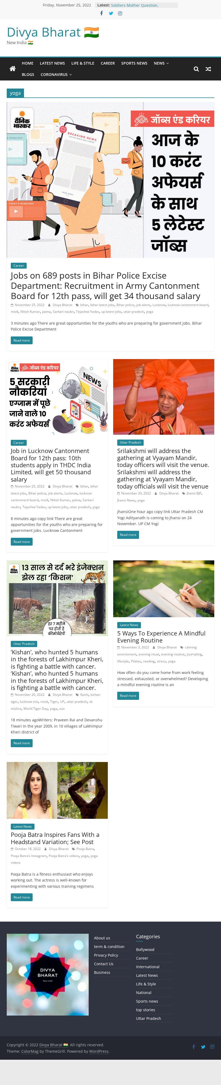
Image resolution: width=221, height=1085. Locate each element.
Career (108, 63)
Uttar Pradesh (130, 442)
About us (102, 937)
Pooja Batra (85, 849)
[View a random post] (208, 69)
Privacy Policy (106, 955)
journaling (194, 654)
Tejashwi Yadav (87, 311)
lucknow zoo (29, 701)
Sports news (134, 63)
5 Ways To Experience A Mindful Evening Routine (161, 636)
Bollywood (145, 949)
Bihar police (125, 305)
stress (161, 661)
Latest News (52, 63)
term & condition (109, 946)
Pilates (136, 661)
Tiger (54, 701)
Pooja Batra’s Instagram (29, 856)
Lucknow (159, 305)
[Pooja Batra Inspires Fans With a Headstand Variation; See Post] (57, 765)
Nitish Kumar (30, 311)
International (148, 966)
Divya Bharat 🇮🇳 (53, 31)
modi (14, 311)
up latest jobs (111, 311)
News (159, 63)
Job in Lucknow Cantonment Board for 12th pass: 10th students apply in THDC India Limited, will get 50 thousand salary (51, 465)
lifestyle (123, 661)
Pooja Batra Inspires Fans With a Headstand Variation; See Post (55, 837)
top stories (145, 1009)
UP (62, 701)
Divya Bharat (63, 305)
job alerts (143, 305)
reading (149, 661)
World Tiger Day (35, 708)
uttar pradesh (133, 311)
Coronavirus (54, 74)
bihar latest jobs (102, 305)
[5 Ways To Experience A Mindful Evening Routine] (163, 564)
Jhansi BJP (194, 493)
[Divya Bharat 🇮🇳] (13, 69)
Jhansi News (126, 500)
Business (102, 972)
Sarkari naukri (63, 311)
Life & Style (82, 63)
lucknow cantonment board (188, 305)
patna (46, 311)
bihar (84, 305)
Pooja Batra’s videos (64, 856)
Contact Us (103, 963)
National (143, 992)
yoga (149, 311)
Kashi (84, 694)
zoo (62, 708)
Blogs (28, 74)
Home (27, 63)
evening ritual (149, 654)
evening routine (173, 654)
